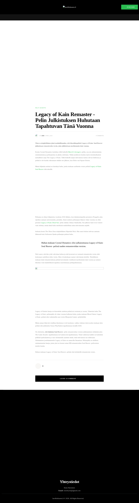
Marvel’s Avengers (74, 152)
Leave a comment (68, 378)
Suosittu (43, 107)
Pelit (37, 107)
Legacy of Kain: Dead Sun (50, 223)
